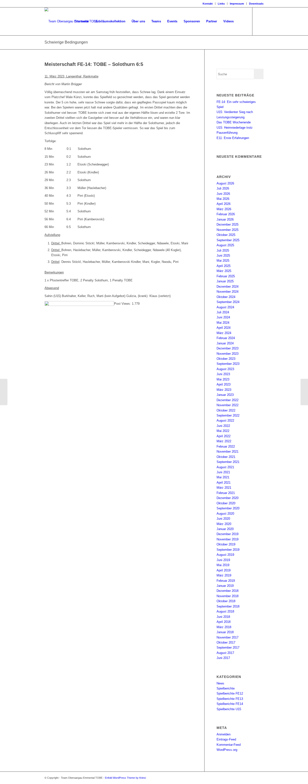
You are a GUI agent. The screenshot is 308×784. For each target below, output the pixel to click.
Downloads (256, 3)
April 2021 (224, 482)
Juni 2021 (223, 472)
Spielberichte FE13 (230, 699)
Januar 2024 (225, 343)
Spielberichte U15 (229, 709)
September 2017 (228, 647)
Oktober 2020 (226, 503)
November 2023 (227, 353)
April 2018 (224, 622)
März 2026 (224, 209)
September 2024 (228, 302)
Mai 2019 (223, 565)
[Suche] (241, 21)
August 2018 (225, 611)
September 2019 (228, 549)
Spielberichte (226, 688)
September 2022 (228, 415)
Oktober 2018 (226, 601)
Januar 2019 (225, 586)
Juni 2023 (223, 374)
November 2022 (227, 405)
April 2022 (224, 436)
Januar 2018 (225, 632)
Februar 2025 (226, 276)
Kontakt (208, 3)
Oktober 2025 (226, 235)
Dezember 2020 (227, 498)
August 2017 (225, 653)
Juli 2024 (223, 312)
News (220, 683)
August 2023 (225, 369)
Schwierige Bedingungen (66, 42)
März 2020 (224, 524)
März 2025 (224, 271)
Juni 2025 (223, 255)
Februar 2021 (226, 493)
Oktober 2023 (226, 358)
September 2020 (228, 508)
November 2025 (227, 230)
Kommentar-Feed (229, 744)
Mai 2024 (223, 322)
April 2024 (224, 327)
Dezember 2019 (227, 534)
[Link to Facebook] (259, 21)
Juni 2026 (223, 194)
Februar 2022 (226, 446)
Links (221, 3)
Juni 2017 (223, 658)
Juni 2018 (223, 617)
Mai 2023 (223, 379)
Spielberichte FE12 (230, 693)
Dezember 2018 (227, 591)
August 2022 (225, 420)
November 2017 (227, 637)
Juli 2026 (223, 188)
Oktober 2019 (226, 544)
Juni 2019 (223, 560)
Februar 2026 (226, 214)
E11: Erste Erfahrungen (233, 138)
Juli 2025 (223, 250)
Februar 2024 (226, 338)
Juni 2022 (223, 426)
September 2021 (228, 462)
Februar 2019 (226, 580)
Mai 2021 (223, 477)
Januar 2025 (225, 281)
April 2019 (224, 570)
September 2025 (228, 240)
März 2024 (224, 333)
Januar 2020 (225, 529)
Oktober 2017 (226, 642)
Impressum (237, 3)
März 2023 (224, 390)
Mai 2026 (223, 199)
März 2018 (224, 627)
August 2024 (225, 307)
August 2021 (225, 467)
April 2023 (224, 384)
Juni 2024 (223, 317)
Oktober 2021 (226, 457)
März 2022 (224, 441)
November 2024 (227, 291)
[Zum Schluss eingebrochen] (3, 392)
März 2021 (224, 487)
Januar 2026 (225, 219)
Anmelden (224, 734)
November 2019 (227, 539)
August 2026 (225, 183)
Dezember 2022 (227, 400)
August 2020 (225, 513)
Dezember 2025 (227, 224)
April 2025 (224, 266)
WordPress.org (227, 750)
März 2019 (224, 575)
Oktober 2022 (226, 410)
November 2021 (227, 451)
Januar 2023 (225, 395)
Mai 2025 (223, 260)
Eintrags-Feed (226, 739)
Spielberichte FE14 (230, 704)
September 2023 (228, 364)
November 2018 (227, 596)
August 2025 (225, 245)
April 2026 (224, 204)
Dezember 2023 (227, 348)
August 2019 (225, 554)
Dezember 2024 (227, 286)
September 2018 (228, 606)
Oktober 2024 (226, 297)
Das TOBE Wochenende (234, 122)
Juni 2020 (223, 518)
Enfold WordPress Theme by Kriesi (125, 777)
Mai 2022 (223, 431)
